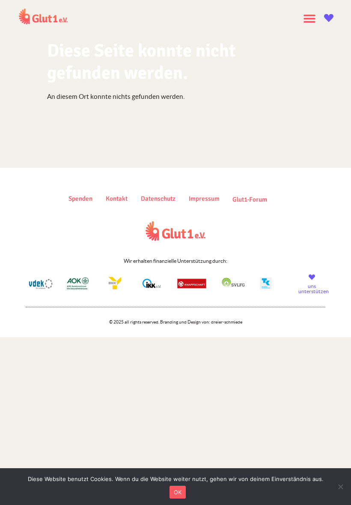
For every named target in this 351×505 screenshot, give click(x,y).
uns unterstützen (313, 288)
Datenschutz (158, 198)
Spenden (80, 198)
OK (178, 492)
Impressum (204, 198)
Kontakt (117, 198)
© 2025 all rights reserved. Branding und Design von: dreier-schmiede (175, 322)
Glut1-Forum (249, 199)
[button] (309, 18)
